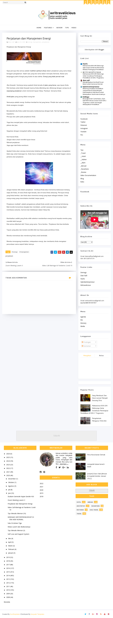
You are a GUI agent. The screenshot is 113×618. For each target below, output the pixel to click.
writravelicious (85, 285)
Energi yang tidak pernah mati (53, 76)
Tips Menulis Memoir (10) (17, 513)
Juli (9, 490)
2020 (8, 475)
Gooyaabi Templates (37, 614)
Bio (81, 320)
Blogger (101, 50)
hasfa (82, 279)
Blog (82, 178)
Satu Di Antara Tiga (15, 523)
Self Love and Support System (18, 534)
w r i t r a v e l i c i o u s (92, 72)
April (10, 542)
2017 (8, 565)
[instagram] (97, 2)
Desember (12, 479)
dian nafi (86, 80)
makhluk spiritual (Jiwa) (38, 71)
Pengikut (87, 356)
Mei (9, 538)
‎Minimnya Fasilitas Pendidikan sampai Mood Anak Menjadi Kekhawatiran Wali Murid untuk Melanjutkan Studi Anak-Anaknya (94, 91)
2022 (8, 468)
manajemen (37, 42)
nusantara (95, 506)
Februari (11, 549)
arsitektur (81, 506)
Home (39, 28)
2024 (8, 461)
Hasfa (85, 64)
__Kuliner (83, 159)
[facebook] (89, 2)
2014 (8, 575)
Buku (82, 182)
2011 (8, 586)
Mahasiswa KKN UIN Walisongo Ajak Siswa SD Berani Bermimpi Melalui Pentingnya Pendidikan (93, 67)
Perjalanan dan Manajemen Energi (20, 504)
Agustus (11, 486)
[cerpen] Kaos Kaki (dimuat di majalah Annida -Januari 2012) (97, 476)
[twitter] (85, 2)
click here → (64, 464)
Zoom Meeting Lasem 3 (16, 500)
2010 (8, 590)
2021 (8, 472)
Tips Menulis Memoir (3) (16, 530)
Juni (9, 493)
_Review (83, 172)
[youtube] (104, 2)
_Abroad (83, 166)
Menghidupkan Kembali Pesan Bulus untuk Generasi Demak (93, 83)
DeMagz (86, 97)
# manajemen (24, 252)
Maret (10, 546)
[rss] (101, 2)
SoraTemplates (15, 614)
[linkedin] (68, 467)
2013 (8, 579)
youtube (83, 132)
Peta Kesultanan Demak (96, 455)
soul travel (94, 510)
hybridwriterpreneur (87, 282)
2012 (8, 583)
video (74, 28)
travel (79, 513)
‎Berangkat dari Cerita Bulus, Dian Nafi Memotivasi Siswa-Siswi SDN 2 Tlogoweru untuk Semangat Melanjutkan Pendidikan (94, 101)
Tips (67, 28)
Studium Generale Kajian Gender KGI (21, 496)
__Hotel (83, 156)
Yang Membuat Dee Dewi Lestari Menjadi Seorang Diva (99, 397)
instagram (84, 128)
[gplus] (93, 2)
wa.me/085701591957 (88, 303)
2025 (8, 457)
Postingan (87, 342)
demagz (83, 272)
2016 (8, 568)
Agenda (83, 317)
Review (59, 28)
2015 (8, 572)
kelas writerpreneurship (101, 356)
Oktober (11, 482)
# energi (14, 252)
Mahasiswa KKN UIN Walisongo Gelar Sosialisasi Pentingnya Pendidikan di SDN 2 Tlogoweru (93, 76)
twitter (83, 122)
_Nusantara (84, 169)
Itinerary (83, 323)
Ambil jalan (10, 96)
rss (81, 135)
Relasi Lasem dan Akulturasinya (19, 527)
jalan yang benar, (51, 85)
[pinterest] (108, 2)
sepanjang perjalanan (14, 91)
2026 (8, 454)
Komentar (87, 346)
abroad (90, 502)
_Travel (83, 153)
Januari (10, 553)
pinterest (83, 125)
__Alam (82, 163)
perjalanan (45, 42)
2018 (8, 561)
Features (48, 28)
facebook (84, 119)
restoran (80, 510)
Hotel (79, 502)
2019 (8, 557)
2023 (8, 465)
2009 (8, 594)
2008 (8, 597)
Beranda (7, 602)
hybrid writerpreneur (91, 87)
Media (82, 326)
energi (30, 42)
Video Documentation (88, 175)
